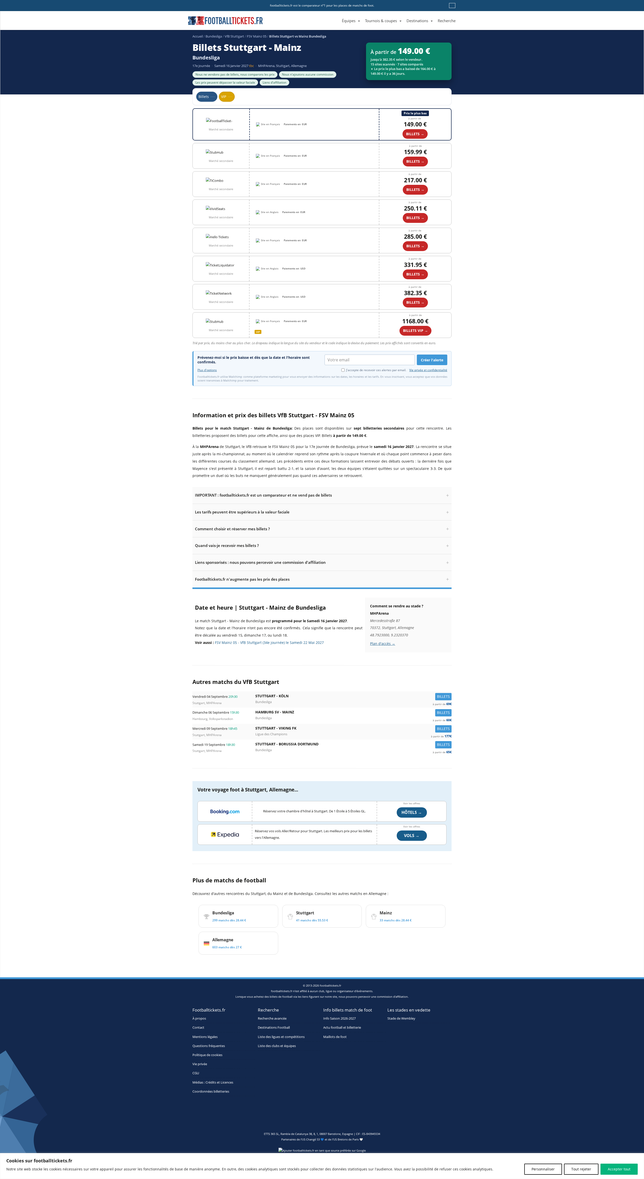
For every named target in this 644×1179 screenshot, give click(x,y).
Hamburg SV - (353, 713)
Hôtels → (411, 812)
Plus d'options (207, 370)
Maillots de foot (335, 1037)
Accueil (197, 36)
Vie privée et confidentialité (428, 370)
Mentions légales (205, 1037)
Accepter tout (619, 1169)
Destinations (417, 20)
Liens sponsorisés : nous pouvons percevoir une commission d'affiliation (260, 562)
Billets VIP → (415, 330)
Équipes (348, 20)
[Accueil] (336, 15)
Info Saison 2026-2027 (339, 1018)
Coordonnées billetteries (210, 1091)
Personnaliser (543, 1169)
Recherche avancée (272, 1018)
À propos (199, 1018)
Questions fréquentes (208, 1046)
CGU (195, 1073)
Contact (198, 1027)
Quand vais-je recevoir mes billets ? (227, 545)
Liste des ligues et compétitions (281, 1037)
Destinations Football (274, 1027)
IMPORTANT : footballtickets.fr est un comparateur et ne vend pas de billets (263, 495)
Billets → (415, 161)
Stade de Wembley (401, 1018)
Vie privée (199, 1064)
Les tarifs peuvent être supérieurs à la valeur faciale (242, 511)
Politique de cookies (207, 1055)
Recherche (447, 20)
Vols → (411, 835)
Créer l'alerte (432, 360)
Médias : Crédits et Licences (212, 1082)
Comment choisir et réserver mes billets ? (232, 528)
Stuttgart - (353, 697)
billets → (415, 133)
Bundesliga (214, 36)
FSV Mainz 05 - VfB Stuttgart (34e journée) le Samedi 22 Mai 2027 (269, 642)
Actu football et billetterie (342, 1027)
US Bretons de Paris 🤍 (348, 1139)
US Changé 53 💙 (313, 1139)
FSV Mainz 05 (256, 36)
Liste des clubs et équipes (277, 1046)
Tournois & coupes (381, 20)
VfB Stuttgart (234, 36)
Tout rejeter (581, 1169)
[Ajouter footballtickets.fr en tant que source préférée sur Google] (322, 1151)
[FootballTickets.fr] (220, 22)
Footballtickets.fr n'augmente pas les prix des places (242, 579)
